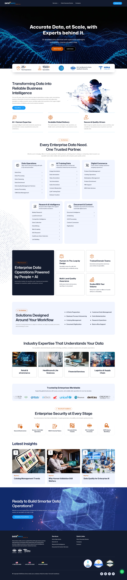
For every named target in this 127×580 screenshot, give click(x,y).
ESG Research (36, 232)
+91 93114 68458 (42, 564)
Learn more (70, 48)
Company (78, 3)
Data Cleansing (19, 179)
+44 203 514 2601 (30, 564)
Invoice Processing (20, 189)
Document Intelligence (73, 212)
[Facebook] (101, 573)
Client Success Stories (67, 3)
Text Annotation (54, 181)
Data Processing (19, 175)
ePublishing (70, 215)
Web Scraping (36, 229)
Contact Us (117, 3)
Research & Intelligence (49, 205)
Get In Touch (57, 48)
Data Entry (18, 172)
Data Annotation (54, 174)
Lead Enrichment (37, 215)
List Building (35, 239)
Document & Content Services (60, 547)
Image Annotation (55, 171)
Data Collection (36, 222)
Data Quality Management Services (25, 186)
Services (55, 3)
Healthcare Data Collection (40, 236)
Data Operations (29, 163)
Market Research (37, 212)
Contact (78, 544)
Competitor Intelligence (39, 219)
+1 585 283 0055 (16, 564)
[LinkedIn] (105, 573)
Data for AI (55, 541)
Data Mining (35, 226)
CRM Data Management (22, 192)
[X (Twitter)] (109, 573)
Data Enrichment (20, 182)
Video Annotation (55, 178)
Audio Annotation (55, 184)
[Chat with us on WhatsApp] (122, 572)
